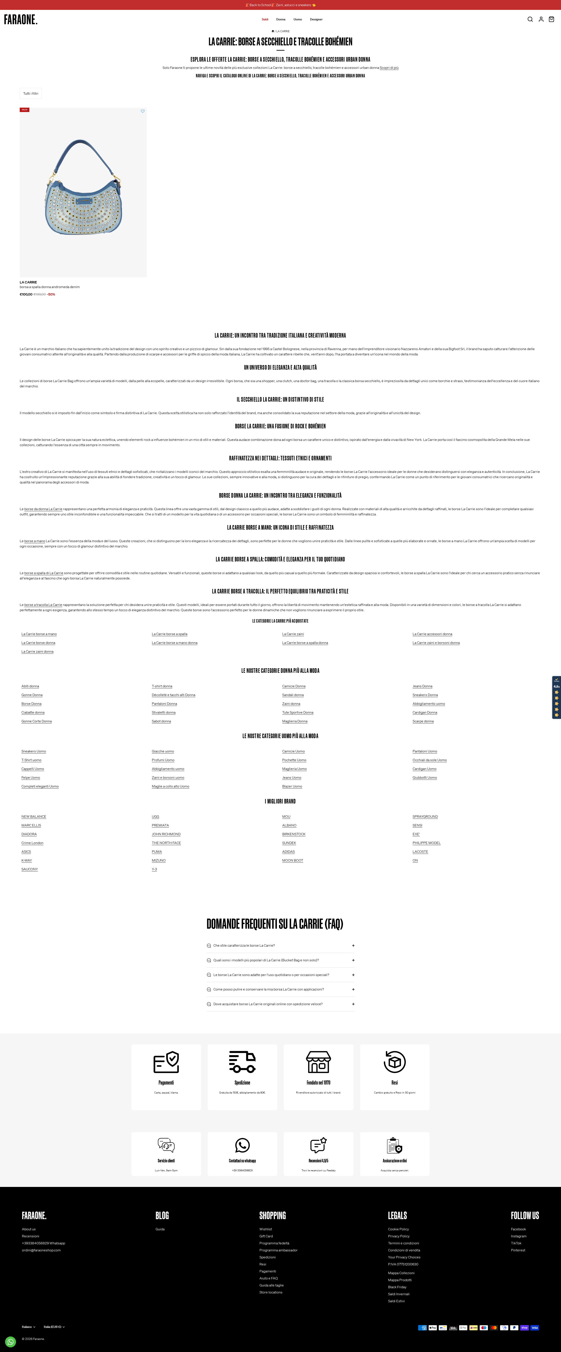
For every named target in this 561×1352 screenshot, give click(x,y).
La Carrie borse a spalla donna (305, 642)
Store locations (270, 1292)
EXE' (416, 834)
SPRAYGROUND (425, 816)
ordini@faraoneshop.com (41, 1250)
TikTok (516, 1243)
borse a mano (34, 541)
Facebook (518, 1229)
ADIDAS (288, 851)
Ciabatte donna (32, 712)
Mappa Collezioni (401, 1273)
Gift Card (266, 1236)
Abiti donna (30, 686)
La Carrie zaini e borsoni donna (436, 642)
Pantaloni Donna (164, 703)
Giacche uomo (163, 751)
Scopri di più (389, 67)
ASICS (26, 851)
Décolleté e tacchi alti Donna (173, 695)
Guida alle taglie (271, 1285)
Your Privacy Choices (404, 1257)
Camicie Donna (293, 686)
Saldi (265, 19)
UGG (155, 816)
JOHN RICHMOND (166, 834)
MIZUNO (159, 860)
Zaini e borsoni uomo (168, 777)
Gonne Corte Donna (36, 721)
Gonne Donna (32, 695)
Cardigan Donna (425, 712)
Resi (262, 1264)
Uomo (298, 19)
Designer (316, 19)
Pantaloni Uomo (425, 751)
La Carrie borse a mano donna (174, 642)
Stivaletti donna (164, 712)
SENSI (417, 825)
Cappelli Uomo (32, 768)
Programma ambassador (278, 1250)
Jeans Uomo (291, 777)
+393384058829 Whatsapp (43, 1243)
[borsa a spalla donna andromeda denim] (83, 192)
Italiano (27, 1327)
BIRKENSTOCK (293, 834)
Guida (160, 1229)
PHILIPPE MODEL (427, 843)
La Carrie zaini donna (37, 651)
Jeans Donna (422, 686)
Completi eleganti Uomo (40, 786)
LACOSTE (420, 851)
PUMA (157, 851)
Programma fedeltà (274, 1243)
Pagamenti (267, 1271)
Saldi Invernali (399, 1294)
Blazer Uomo (292, 786)
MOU (286, 816)
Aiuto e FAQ (268, 1278)
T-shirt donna (162, 686)
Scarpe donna (423, 721)
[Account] (541, 19)
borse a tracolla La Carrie (43, 604)
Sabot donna (161, 721)
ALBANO (289, 825)
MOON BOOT (292, 860)
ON (415, 860)
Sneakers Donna (425, 695)
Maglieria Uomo (294, 768)
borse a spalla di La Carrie (43, 573)
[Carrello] (551, 19)
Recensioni (30, 1236)
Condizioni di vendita (404, 1250)
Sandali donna (293, 695)
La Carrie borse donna (38, 642)
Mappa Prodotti (400, 1280)
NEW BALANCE (33, 816)
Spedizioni (267, 1257)
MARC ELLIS (31, 825)
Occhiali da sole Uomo (430, 760)
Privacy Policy (399, 1236)
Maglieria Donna (294, 721)
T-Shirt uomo (31, 760)
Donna (280, 19)
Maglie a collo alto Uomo (170, 786)
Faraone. (39, 1339)
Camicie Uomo (293, 751)
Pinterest (518, 1250)
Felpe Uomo (30, 777)
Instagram (519, 1236)
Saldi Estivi (396, 1301)
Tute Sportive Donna (297, 712)
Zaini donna (291, 703)
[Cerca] (530, 19)
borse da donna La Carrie (43, 509)
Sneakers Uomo (33, 751)
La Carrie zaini (293, 634)
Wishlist (265, 1229)
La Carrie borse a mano (39, 634)
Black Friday (397, 1287)
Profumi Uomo (163, 760)
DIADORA (29, 834)
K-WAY (26, 860)
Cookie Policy (398, 1229)
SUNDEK (289, 843)
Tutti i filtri (30, 93)
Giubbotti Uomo (425, 777)
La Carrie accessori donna (432, 634)
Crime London (32, 843)
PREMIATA (160, 825)
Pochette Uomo (294, 760)
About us (29, 1229)
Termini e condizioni (403, 1243)
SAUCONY (29, 869)
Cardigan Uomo (425, 768)
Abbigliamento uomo (429, 703)
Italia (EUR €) (52, 1327)
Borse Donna (31, 703)
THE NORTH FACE (166, 843)
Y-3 (154, 869)
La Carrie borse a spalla (169, 634)
